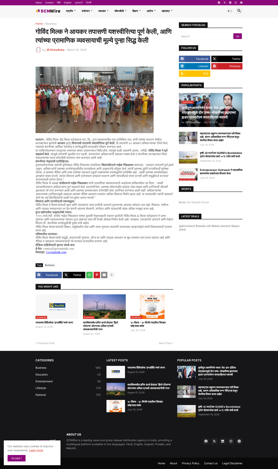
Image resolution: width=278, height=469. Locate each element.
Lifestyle (68, 388)
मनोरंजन (86, 10)
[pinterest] (241, 2)
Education (68, 374)
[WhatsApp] (89, 275)
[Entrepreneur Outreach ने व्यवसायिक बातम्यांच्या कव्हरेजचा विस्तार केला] (188, 174)
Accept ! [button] (16, 458)
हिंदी (59, 2)
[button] (230, 11)
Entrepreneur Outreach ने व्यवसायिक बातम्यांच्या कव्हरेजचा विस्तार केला (221, 171)
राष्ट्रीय (69, 10)
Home (39, 23)
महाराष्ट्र (166, 10)
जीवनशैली (119, 10)
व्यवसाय (102, 10)
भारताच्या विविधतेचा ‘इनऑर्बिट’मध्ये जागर (54, 322)
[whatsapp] (236, 2)
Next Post (165, 343)
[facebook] (219, 2)
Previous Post (46, 343)
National (68, 394)
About (39, 2)
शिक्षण (135, 10)
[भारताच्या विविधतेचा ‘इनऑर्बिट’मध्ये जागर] (115, 372)
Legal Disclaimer (232, 463)
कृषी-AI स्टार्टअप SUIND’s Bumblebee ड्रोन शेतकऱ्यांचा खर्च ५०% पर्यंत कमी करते (221, 154)
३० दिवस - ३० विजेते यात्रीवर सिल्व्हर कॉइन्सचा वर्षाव (148, 324)
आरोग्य (150, 10)
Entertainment (68, 381)
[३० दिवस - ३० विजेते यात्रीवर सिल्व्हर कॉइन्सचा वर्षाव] (115, 406)
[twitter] (225, 2)
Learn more (36, 450)
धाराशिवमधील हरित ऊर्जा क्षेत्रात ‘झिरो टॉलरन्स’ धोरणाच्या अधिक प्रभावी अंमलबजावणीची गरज (100, 326)
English (67, 2)
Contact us (210, 463)
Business (51, 23)
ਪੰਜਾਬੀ (89, 2)
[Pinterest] (97, 275)
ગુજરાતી (78, 2)
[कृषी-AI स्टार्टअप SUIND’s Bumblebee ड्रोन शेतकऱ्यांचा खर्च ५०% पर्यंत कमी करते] (188, 157)
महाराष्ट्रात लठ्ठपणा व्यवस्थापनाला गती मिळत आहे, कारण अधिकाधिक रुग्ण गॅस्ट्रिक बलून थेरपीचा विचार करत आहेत (220, 137)
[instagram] (231, 441)
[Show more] (111, 275)
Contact (49, 2)
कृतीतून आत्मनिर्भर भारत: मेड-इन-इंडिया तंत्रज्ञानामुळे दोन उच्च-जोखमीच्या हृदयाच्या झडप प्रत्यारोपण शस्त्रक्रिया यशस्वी (218, 371)
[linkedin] (230, 2)
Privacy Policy (190, 463)
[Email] (104, 275)
